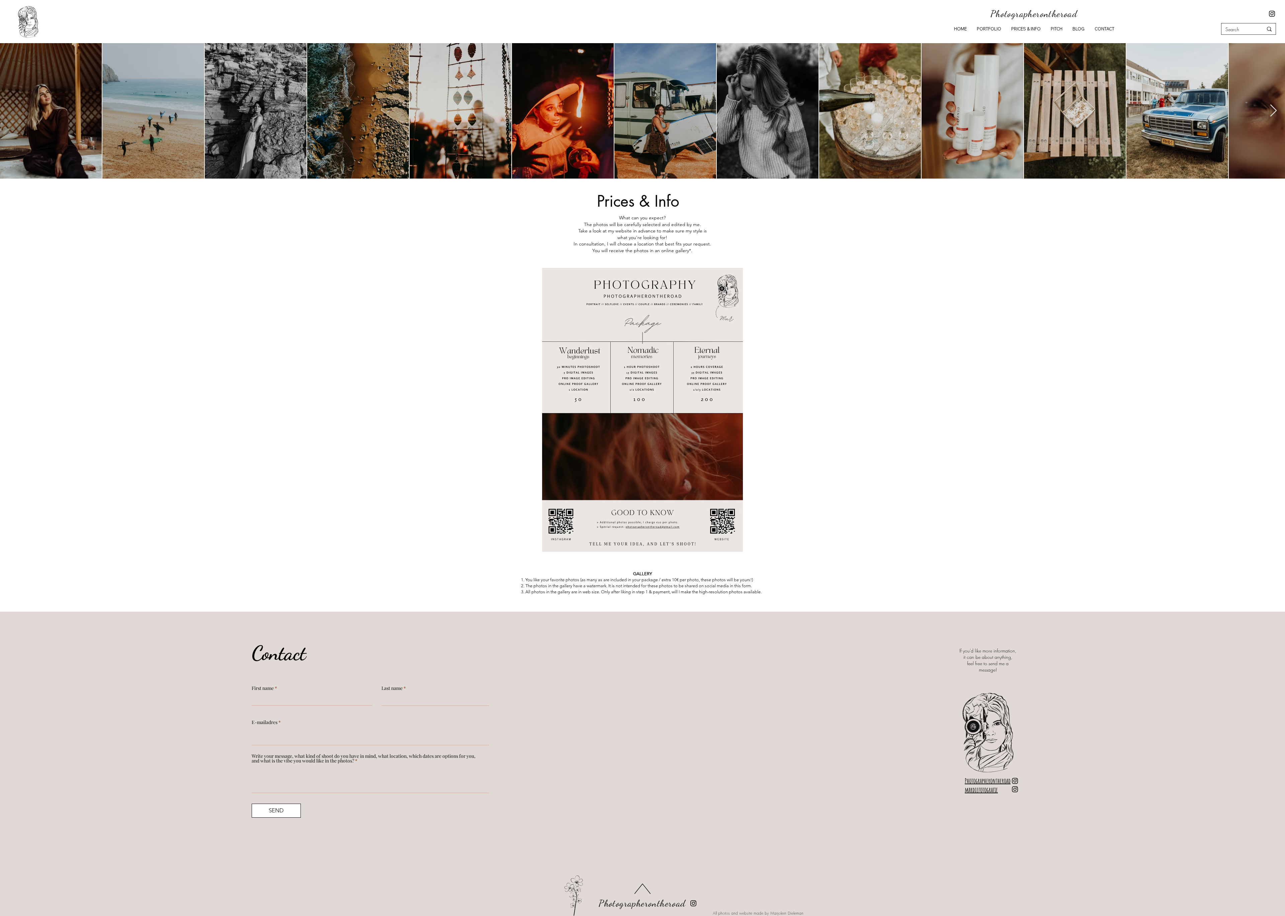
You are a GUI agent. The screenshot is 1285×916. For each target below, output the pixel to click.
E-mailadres (264, 722)
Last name (392, 688)
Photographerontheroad (642, 903)
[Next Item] (1273, 110)
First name (263, 688)
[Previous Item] (11, 110)
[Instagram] (1272, 14)
